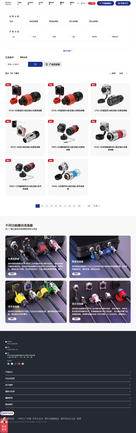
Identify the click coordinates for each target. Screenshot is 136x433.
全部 (11, 21)
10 (79, 206)
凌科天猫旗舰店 (51, 418)
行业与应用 (30, 3)
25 (89, 206)
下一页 (95, 206)
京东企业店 (37, 418)
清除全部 (23, 57)
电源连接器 (33, 21)
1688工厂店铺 (24, 418)
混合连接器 (93, 21)
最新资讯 (62, 3)
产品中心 (20, 3)
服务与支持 (51, 3)
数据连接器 (53, 21)
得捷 (79, 418)
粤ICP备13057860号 (41, 422)
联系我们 (72, 3)
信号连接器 (73, 21)
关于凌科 (41, 3)
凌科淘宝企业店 (68, 418)
